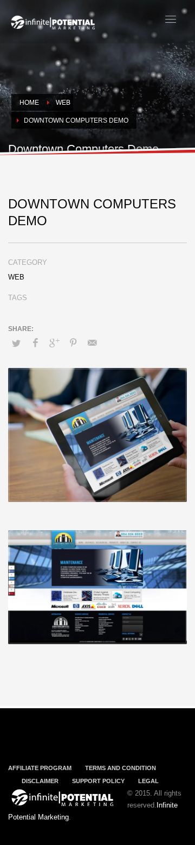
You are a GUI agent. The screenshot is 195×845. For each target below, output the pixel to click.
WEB (16, 277)
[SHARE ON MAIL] (92, 343)
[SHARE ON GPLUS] (54, 343)
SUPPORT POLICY (98, 781)
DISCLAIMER (40, 781)
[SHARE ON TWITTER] (16, 343)
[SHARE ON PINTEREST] (73, 343)
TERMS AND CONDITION (120, 768)
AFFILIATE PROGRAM (40, 768)
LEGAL (148, 781)
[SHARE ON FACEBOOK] (35, 343)
